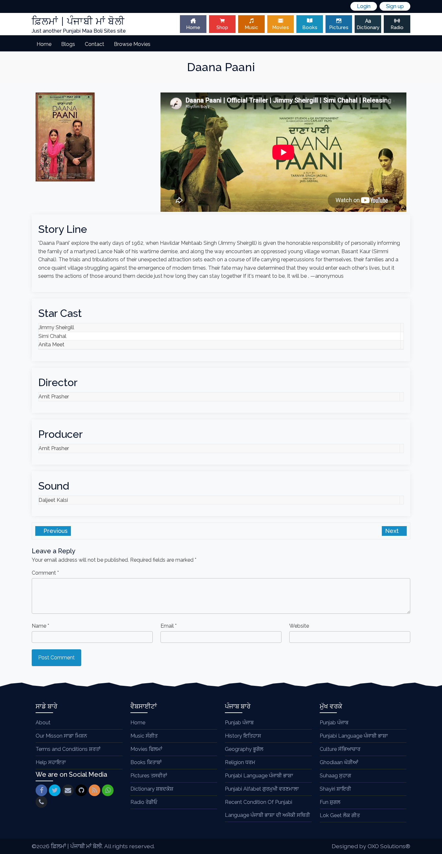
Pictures (338, 27)
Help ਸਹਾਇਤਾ (51, 762)
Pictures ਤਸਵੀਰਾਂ (148, 776)
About (43, 722)
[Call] (41, 802)
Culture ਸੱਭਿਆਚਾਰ (340, 749)
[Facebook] (41, 790)
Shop (222, 27)
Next (392, 530)
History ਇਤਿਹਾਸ (243, 736)
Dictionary (368, 27)
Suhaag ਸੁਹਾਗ (335, 776)
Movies (280, 27)
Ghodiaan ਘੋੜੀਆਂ (339, 762)
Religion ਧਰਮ (240, 762)
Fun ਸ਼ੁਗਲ (330, 802)
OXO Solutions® (389, 846)
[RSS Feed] (94, 790)
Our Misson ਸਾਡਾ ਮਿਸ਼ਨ (61, 736)
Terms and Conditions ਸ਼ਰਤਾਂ (68, 749)
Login (363, 6)
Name (40, 626)
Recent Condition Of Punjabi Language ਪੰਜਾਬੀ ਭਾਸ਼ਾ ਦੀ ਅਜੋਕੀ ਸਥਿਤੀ (267, 808)
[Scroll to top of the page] (432, 849)
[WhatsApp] (108, 790)
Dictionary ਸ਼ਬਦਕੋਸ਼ (151, 789)
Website (299, 626)
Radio (397, 27)
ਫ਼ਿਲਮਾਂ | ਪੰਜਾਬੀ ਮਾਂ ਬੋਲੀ (76, 846)
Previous (55, 530)
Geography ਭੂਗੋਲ (244, 749)
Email (168, 626)
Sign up (395, 6)
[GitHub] (81, 790)
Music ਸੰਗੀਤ (144, 736)
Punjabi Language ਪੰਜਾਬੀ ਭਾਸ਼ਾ (259, 776)
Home (193, 27)
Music (251, 27)
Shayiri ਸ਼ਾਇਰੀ (335, 789)
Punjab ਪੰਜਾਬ (239, 722)
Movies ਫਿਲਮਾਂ (146, 749)
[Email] (68, 790)
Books (309, 27)
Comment (45, 573)
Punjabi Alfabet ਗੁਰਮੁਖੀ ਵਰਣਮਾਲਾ (262, 789)
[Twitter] (55, 790)
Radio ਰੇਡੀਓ (143, 802)
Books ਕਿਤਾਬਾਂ (146, 762)
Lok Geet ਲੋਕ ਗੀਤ (340, 815)
